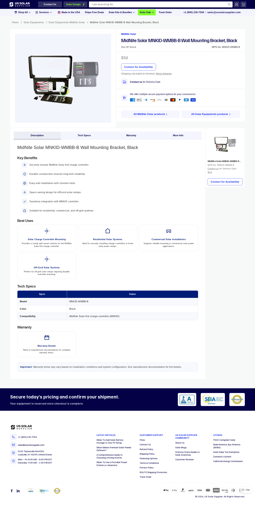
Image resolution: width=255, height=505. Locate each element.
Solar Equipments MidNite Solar (67, 22)
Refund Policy (146, 449)
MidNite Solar (128, 34)
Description (37, 135)
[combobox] (161, 4)
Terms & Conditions (149, 462)
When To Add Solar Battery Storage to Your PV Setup (110, 441)
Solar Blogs (181, 447)
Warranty (131, 135)
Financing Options (148, 458)
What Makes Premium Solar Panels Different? (114, 449)
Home (15, 22)
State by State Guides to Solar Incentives (187, 453)
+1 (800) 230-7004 (193, 12)
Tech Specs (84, 135)
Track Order (145, 476)
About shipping (163, 73)
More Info (178, 135)
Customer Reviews (184, 459)
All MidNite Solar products (149, 114)
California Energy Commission (228, 461)
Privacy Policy (147, 467)
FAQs (142, 439)
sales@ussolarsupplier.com (224, 12)
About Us (179, 442)
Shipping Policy (147, 453)
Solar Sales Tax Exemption (226, 451)
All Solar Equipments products (209, 114)
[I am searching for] (229, 4)
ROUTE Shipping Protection (153, 472)
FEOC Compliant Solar (224, 439)
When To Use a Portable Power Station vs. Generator (112, 463)
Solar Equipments (34, 22)
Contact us (136, 82)
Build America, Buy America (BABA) (226, 446)
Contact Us (145, 444)
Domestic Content (222, 456)
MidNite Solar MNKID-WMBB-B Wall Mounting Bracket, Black (225, 161)
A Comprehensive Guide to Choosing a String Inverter (109, 456)
